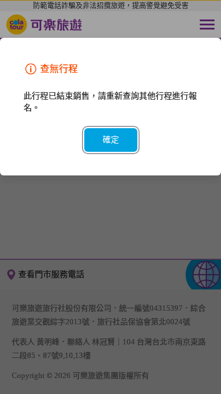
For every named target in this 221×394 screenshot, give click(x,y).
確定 (111, 139)
